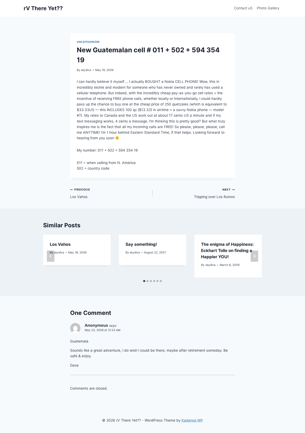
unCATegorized (88, 41)
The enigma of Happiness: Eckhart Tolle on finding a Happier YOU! (227, 250)
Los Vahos (80, 193)
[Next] (254, 256)
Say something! (141, 244)
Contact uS (243, 8)
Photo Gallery (268, 8)
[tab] (144, 281)
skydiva (86, 70)
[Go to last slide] (50, 256)
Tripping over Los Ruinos (214, 193)
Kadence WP (192, 420)
